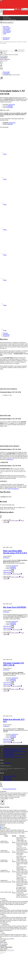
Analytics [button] (2, 914)
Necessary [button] (2, 825)
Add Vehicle (3, 945)
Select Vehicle (8, 947)
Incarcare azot (6, 37)
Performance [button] (3, 907)
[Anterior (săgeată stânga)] (0, 953)
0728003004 (9, 106)
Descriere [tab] (5, 333)
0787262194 (12, 104)
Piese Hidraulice (7, 30)
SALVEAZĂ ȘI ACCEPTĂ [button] (7, 939)
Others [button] (1, 931)
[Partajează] (3, 952)
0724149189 (10, 107)
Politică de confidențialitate (9, 776)
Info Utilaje (6, 16)
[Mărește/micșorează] (0, 952)
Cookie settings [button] (4, 798)
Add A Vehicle (4, 57)
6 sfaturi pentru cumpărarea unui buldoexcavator (15, 748)
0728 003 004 (8, 763)
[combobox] (7, 9)
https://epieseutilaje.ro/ (13, 488)
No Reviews (6, 557)
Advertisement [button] (3, 923)
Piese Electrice (6, 32)
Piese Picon (6, 39)
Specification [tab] (6, 334)
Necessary (4, 827)
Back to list (3, 950)
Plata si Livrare (6, 777)
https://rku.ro (10, 459)
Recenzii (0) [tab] (6, 336)
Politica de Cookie (7, 779)
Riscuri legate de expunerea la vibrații (12, 757)
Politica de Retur (7, 780)
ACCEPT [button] (11, 798)
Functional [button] (2, 898)
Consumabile (6, 29)
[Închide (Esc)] (5, 952)
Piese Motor (6, 26)
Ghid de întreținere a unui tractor (11, 750)
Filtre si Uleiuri (6, 28)
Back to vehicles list (5, 59)
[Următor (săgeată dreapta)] (2, 953)
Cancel (2, 947)
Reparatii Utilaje (7, 18)
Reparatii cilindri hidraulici (9, 19)
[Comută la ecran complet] (2, 952)
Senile (4, 33)
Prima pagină (6, 72)
